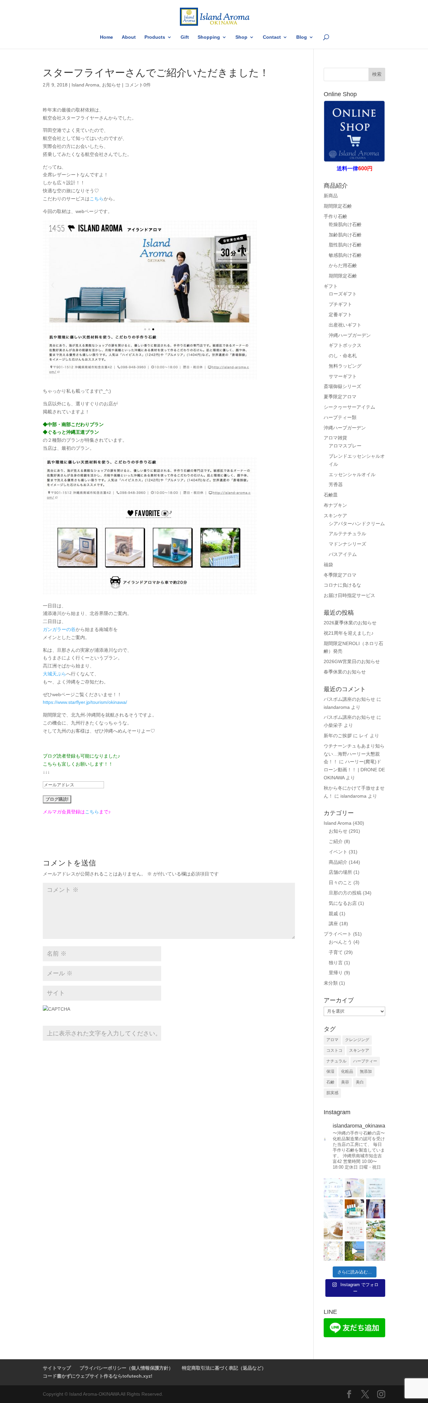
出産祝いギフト (345, 325)
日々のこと (340, 882)
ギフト (331, 286)
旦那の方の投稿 (345, 892)
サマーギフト (343, 376)
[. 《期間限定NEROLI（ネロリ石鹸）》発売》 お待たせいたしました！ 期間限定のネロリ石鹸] (333, 1229)
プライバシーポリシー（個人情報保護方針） (126, 1368)
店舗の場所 (340, 872)
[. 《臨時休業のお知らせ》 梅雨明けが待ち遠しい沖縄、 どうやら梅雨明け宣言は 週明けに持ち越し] (375, 1187)
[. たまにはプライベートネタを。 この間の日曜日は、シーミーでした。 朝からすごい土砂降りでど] (375, 1208)
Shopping (209, 37)
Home (106, 37)
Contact (272, 37)
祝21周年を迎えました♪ (348, 633)
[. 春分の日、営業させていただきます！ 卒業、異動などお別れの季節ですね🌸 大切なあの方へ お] (375, 1250)
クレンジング (357, 1039)
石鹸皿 (331, 494)
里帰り (336, 972)
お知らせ (111, 84)
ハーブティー (365, 1061)
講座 (333, 923)
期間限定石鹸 (338, 206)
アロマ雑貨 (335, 437)
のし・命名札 (343, 355)
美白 (360, 1082)
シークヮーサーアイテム (349, 407)
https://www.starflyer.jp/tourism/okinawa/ (85, 702)
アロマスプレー (345, 445)
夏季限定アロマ (340, 396)
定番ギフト (340, 314)
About (129, 37)
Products (154, 37)
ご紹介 (336, 841)
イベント (338, 851)
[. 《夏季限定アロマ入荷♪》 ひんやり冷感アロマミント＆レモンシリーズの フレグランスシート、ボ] (354, 1208)
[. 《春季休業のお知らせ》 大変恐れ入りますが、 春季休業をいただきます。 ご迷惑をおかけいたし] (333, 1250)
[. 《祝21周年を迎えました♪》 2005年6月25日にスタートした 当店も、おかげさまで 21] (354, 1187)
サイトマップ (57, 1368)
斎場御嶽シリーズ (342, 386)
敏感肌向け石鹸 (345, 255)
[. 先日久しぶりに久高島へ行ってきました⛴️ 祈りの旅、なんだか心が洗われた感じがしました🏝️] (354, 1250)
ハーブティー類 (340, 417)
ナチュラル (336, 1061)
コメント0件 (138, 84)
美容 (345, 1082)
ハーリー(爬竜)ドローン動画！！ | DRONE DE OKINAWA (354, 769)
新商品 (331, 195)
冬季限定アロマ (340, 575)
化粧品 (347, 1071)
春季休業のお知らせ (345, 671)
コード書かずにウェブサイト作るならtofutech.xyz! (97, 1376)
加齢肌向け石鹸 (345, 234)
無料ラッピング (345, 366)
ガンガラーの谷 (59, 629)
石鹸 (330, 1082)
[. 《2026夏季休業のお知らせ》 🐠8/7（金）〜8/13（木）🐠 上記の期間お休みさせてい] (333, 1187)
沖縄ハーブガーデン (350, 335)
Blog (301, 37)
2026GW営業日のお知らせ (352, 661)
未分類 (331, 983)
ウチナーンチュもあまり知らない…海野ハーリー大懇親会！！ (354, 754)
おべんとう (340, 942)
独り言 (336, 962)
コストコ (334, 1050)
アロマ (332, 1039)
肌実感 (332, 1092)
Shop (241, 37)
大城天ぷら (54, 673)
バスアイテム (343, 554)
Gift (185, 37)
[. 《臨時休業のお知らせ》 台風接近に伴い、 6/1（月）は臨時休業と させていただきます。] (333, 1208)
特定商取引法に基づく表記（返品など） (224, 1368)
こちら (97, 198)
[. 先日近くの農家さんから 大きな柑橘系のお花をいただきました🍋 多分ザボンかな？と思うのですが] (375, 1229)
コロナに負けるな (342, 585)
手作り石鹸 (335, 216)
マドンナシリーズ (347, 544)
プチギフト (340, 304)
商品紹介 (338, 862)
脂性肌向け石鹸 (345, 244)
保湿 (330, 1071)
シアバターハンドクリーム (357, 523)
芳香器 (336, 484)
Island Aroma (85, 84)
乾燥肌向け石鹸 (345, 224)
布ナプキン (335, 505)
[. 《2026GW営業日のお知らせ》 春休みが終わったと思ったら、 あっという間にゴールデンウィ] (354, 1229)
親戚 (333, 913)
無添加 (366, 1071)
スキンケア (335, 515)
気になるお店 (343, 903)
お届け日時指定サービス (349, 595)
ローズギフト (343, 293)
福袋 (328, 564)
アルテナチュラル (347, 533)
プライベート (338, 934)
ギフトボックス (345, 345)
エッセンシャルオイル (352, 474)
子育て (336, 952)
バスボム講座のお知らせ (349, 699)
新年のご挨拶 (338, 735)
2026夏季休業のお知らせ (350, 622)
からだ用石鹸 (343, 265)
